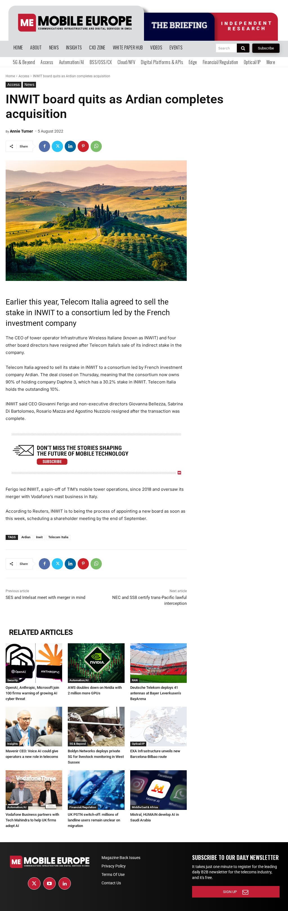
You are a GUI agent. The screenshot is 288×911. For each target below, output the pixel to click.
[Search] (243, 48)
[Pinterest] (83, 146)
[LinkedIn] (64, 883)
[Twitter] (57, 146)
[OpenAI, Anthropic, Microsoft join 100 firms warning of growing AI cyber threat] (34, 663)
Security (12, 680)
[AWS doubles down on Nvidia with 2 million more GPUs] (96, 663)
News (29, 84)
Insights (12, 743)
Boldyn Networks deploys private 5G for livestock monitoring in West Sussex (96, 756)
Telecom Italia (58, 537)
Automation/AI (79, 680)
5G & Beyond (77, 743)
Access (24, 76)
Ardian (25, 537)
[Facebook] (44, 146)
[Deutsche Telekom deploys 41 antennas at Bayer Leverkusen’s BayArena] (158, 663)
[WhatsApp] (96, 146)
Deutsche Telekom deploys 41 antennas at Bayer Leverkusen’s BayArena (155, 693)
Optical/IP (138, 743)
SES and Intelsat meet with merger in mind (45, 597)
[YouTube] (49, 883)
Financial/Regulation (82, 807)
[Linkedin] (70, 146)
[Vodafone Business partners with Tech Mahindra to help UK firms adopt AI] (34, 790)
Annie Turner (21, 131)
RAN (135, 680)
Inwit (39, 537)
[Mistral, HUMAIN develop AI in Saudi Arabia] (158, 790)
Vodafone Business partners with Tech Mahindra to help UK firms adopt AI (32, 820)
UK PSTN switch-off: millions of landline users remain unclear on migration (94, 820)
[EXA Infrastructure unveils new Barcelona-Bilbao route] (158, 726)
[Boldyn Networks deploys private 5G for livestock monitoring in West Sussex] (96, 726)
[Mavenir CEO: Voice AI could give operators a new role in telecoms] (34, 726)
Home (10, 76)
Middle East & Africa (145, 807)
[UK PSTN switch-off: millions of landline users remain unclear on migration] (96, 790)
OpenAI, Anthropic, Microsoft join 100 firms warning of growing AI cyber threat (32, 693)
